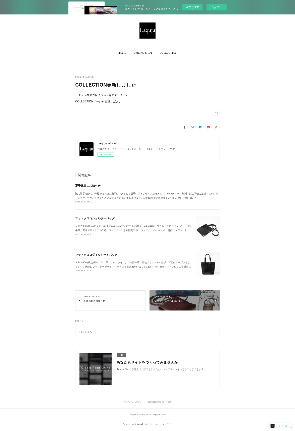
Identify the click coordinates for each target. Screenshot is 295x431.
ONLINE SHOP (142, 52)
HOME (122, 52)
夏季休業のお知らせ (88, 185)
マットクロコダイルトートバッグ (96, 254)
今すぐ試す (192, 7)
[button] (122, 53)
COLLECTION (168, 52)
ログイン (216, 7)
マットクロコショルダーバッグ (95, 218)
